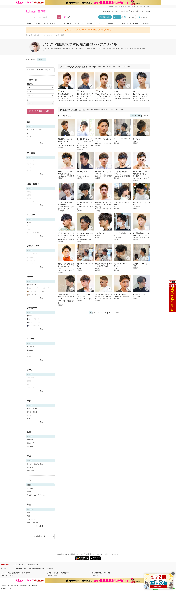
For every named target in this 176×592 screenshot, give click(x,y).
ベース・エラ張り (33, 522)
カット (29, 222)
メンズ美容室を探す (39, 536)
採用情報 (34, 585)
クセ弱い (30, 488)
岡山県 (41, 59)
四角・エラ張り (32, 519)
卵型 (28, 512)
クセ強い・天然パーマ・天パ (36, 495)
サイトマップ (81, 554)
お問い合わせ (90, 554)
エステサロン (66, 23)
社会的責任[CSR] (25, 585)
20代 (28, 419)
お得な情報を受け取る (127, 11)
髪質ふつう (30, 467)
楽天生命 (139, 6)
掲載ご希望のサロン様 (143, 11)
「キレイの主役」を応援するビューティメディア (15, 573)
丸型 (28, 516)
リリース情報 (104, 554)
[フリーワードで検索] (59, 17)
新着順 (145, 115)
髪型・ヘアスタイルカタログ (45, 35)
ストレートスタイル (33, 253)
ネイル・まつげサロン (51, 23)
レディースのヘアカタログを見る (39, 70)
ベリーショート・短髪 (34, 129)
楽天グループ (131, 6)
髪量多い (30, 446)
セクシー (30, 357)
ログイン (117, 17)
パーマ (29, 229)
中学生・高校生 (32, 412)
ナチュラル (30, 346)
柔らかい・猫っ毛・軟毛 (35, 464)
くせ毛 (29, 491)
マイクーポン (130, 17)
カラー (29, 226)
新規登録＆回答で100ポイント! (117, 6)
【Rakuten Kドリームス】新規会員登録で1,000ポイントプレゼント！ (34, 568)
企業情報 (3, 585)
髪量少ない (30, 439)
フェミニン (30, 350)
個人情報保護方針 (13, 585)
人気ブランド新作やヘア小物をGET (58, 573)
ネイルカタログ (113, 23)
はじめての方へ (108, 11)
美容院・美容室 (30, 35)
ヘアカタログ (100, 23)
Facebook (113, 554)
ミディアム (30, 136)
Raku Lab (145, 23)
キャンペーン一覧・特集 (130, 23)
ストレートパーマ (33, 233)
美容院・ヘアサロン (33, 23)
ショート (30, 133)
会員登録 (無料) (105, 17)
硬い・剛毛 (30, 470)
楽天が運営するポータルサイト (101, 573)
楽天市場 (146, 6)
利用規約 (72, 554)
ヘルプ (116, 11)
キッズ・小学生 (32, 408)
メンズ (57, 35)
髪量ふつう (30, 443)
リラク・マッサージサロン (83, 23)
